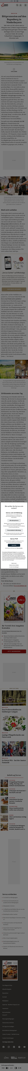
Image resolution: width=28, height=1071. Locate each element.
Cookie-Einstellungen (14, 567)
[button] (14, 545)
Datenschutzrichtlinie (14, 565)
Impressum (14, 563)
